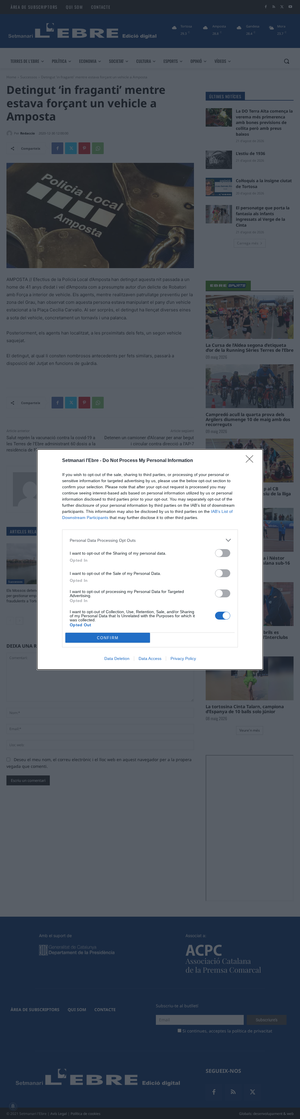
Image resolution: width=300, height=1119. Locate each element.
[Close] (251, 460)
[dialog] (150, 559)
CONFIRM (108, 638)
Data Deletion (116, 658)
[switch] (222, 553)
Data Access (150, 658)
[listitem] (150, 540)
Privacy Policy (183, 658)
